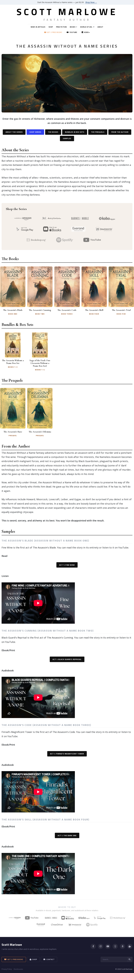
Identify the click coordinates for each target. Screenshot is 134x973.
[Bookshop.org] (117, 918)
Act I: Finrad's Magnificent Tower (67, 753)
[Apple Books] (67, 918)
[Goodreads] (115, 946)
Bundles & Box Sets (74, 132)
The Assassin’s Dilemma (40, 431)
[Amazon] (122, 946)
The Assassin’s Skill (94, 310)
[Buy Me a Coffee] (129, 946)
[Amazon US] (15, 918)
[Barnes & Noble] (51, 918)
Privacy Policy (7, 969)
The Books (53, 132)
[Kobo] (84, 918)
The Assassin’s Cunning (40, 310)
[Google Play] (100, 918)
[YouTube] (33, 918)
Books (73, 27)
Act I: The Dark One (67, 835)
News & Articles (38, 27)
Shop (51, 27)
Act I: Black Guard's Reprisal (67, 659)
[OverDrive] (57, 924)
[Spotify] (92, 924)
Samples (67, 138)
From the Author (119, 132)
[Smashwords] (75, 924)
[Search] (129, 959)
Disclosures (18, 969)
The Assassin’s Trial (121, 310)
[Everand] (41, 924)
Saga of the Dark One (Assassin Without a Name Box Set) (40, 363)
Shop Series (35, 132)
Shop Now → (91, 2)
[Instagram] (100, 946)
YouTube (73, 32)
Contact (50, 959)
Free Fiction (61, 27)
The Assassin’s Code (66, 310)
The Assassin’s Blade (13, 310)
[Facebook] (93, 946)
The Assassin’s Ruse (13, 431)
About (100, 27)
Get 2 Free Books (54, 32)
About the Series (14, 132)
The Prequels (97, 132)
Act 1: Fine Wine (67, 565)
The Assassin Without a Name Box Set (13, 362)
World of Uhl (86, 27)
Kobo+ (86, 32)
